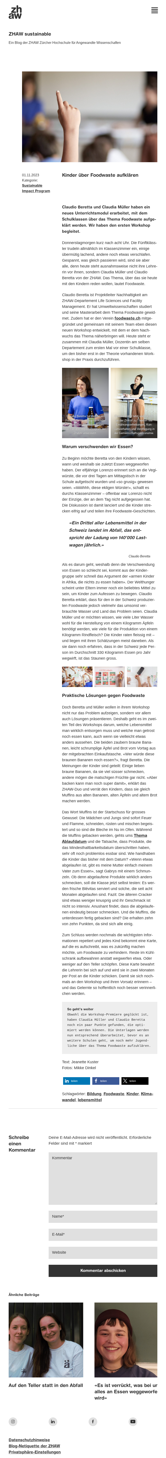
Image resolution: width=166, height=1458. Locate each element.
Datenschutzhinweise (29, 1440)
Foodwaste (114, 1094)
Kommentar (62, 1158)
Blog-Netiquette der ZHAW (34, 1446)
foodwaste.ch (127, 318)
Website (59, 1252)
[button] (76, 1081)
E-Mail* (58, 1234)
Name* (58, 1216)
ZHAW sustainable (30, 34)
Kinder (132, 1094)
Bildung (94, 1094)
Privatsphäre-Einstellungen (35, 1452)
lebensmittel (90, 1100)
